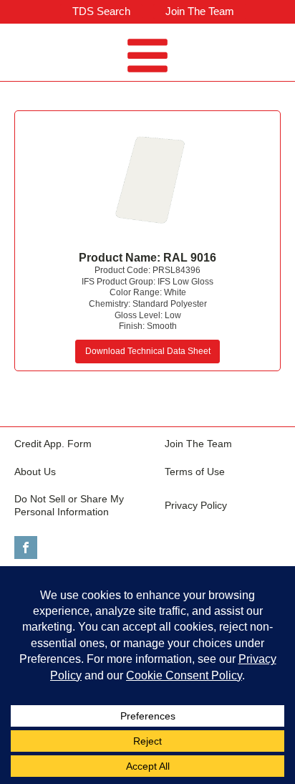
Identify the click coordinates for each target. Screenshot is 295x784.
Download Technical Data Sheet (148, 351)
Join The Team (199, 11)
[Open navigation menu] (147, 57)
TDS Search (101, 11)
